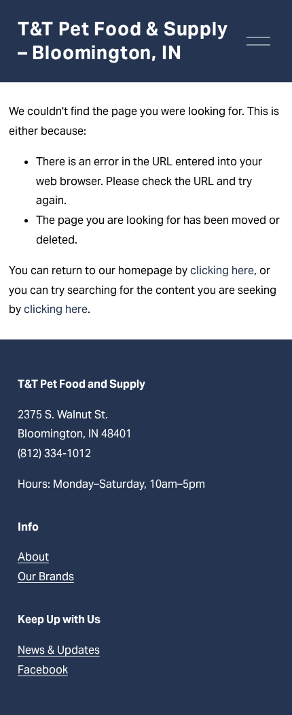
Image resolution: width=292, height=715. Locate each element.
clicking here (222, 270)
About (33, 557)
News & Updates (59, 650)
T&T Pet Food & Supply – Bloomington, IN (123, 41)
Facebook (43, 670)
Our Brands (46, 576)
